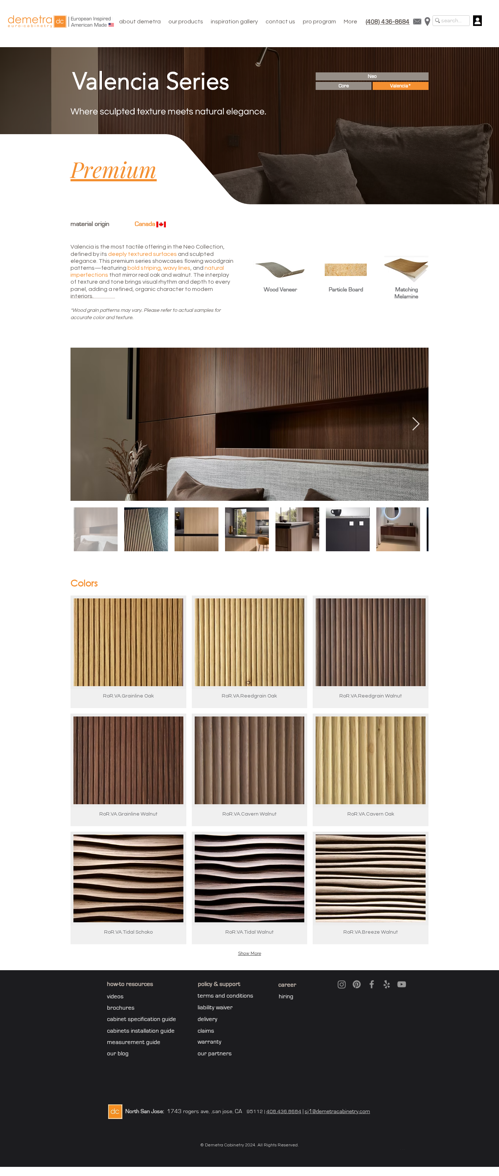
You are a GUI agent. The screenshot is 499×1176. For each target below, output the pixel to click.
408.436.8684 (283, 1111)
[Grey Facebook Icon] (371, 984)
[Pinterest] (356, 984)
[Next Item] (416, 424)
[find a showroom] (427, 21)
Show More (249, 953)
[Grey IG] (341, 984)
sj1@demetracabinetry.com (337, 1111)
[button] (185, 21)
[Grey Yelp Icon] (386, 984)
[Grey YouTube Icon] (401, 984)
